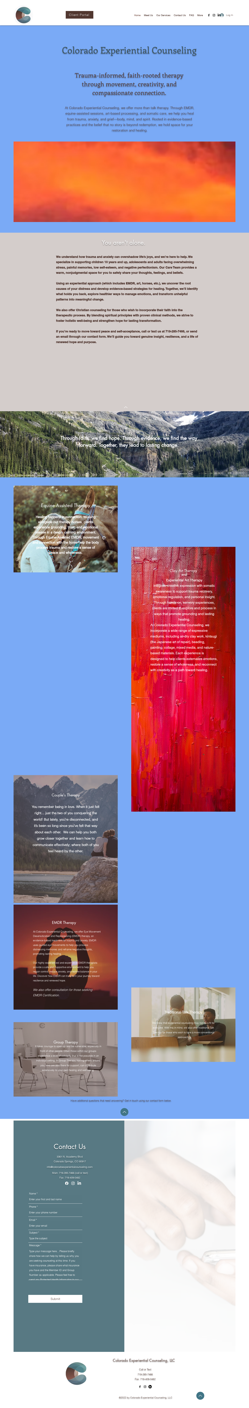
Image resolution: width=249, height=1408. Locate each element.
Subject (33, 1232)
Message (34, 1245)
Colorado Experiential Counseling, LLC (144, 1360)
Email (32, 1220)
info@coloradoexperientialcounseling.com (70, 1167)
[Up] (126, 407)
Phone (32, 1206)
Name (32, 1193)
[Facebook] (209, 15)
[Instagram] (214, 15)
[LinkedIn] (79, 1183)
